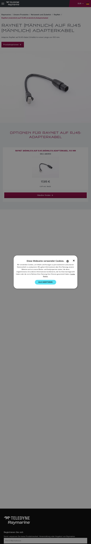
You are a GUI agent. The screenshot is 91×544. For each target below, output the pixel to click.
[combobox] (67, 261)
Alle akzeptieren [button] (45, 282)
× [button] (74, 261)
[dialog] (45, 272)
